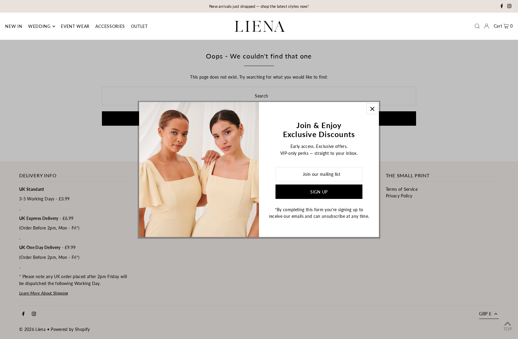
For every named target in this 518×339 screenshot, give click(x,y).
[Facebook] (502, 6)
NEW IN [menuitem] (13, 26)
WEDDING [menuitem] (39, 26)
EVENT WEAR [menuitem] (75, 26)
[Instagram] (509, 6)
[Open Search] (477, 26)
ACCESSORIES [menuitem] (110, 26)
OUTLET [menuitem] (139, 26)
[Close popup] (372, 109)
